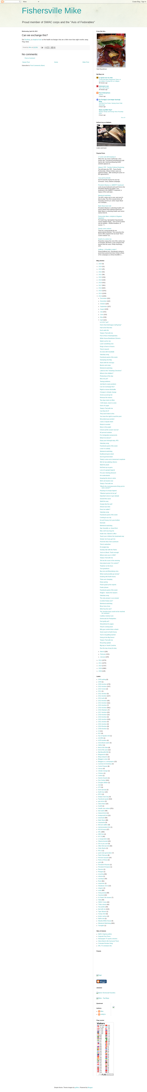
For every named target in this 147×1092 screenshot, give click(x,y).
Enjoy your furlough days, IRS (109, 440)
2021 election (102, 721)
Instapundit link (103, 815)
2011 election (102, 693)
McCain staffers (103, 825)
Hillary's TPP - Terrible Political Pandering (111, 167)
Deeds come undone (104, 228)
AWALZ (100, 745)
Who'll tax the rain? (106, 609)
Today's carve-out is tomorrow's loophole (112, 459)
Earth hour (101, 792)
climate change (103, 771)
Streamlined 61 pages (107, 624)
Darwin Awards (103, 778)
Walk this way (104, 501)
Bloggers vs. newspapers (106, 761)
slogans (100, 888)
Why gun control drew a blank (109, 629)
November (103, 301)
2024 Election (102, 726)
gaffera (77, 1087)
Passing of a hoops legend (108, 490)
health (100, 806)
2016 (100, 288)
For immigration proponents (108, 435)
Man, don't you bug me (107, 531)
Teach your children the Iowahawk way (112, 536)
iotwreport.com (104, 86)
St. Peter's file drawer (104, 897)
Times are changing (106, 579)
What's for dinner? (105, 438)
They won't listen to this (107, 413)
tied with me (102, 909)
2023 (100, 269)
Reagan (100, 871)
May (101, 317)
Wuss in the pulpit (105, 427)
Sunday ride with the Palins (108, 550)
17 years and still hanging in (107, 157)
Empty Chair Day (103, 797)
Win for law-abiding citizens (108, 462)
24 (99, 731)
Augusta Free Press (104, 936)
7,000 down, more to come (108, 403)
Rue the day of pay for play (108, 648)
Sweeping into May (106, 360)
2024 (100, 266)
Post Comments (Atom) (37, 65)
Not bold (102, 523)
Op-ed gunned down (106, 457)
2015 (100, 290)
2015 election (102, 705)
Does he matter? (105, 509)
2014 (100, 293)
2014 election (102, 703)
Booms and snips (105, 365)
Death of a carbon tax (105, 239)
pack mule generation (105, 853)
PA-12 (100, 850)
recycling (101, 874)
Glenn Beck (101, 804)
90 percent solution (106, 432)
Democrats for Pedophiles (108, 618)
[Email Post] (41, 47)
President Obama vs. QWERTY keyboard (111, 185)
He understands (105, 475)
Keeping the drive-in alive (108, 478)
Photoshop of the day (106, 376)
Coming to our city (105, 517)
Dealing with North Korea (108, 576)
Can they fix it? (104, 411)
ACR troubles (102, 740)
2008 (100, 671)
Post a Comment (30, 58)
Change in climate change (108, 392)
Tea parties (101, 907)
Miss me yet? (104, 379)
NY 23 (100, 836)
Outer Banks (102, 848)
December (103, 298)
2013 (100, 296)
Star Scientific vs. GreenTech (109, 528)
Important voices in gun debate (109, 496)
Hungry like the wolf (106, 504)
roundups (101, 878)
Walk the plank (104, 465)
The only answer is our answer (109, 598)
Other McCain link (103, 846)
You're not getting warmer (108, 635)
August (102, 309)
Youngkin (101, 925)
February (103, 654)
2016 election (102, 707)
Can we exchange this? (107, 387)
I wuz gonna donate (104, 178)
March (102, 651)
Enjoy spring (104, 582)
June (102, 314)
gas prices (101, 801)
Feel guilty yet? (104, 621)
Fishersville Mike (51, 10)
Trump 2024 (102, 914)
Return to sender (105, 424)
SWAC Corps (102, 902)
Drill (99, 785)
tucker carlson (102, 916)
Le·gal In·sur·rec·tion (106, 78)
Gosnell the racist (105, 499)
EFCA (100, 794)
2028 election (102, 728)
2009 (100, 668)
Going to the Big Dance (107, 637)
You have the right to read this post (110, 416)
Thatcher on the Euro (106, 566)
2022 (100, 272)
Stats (99, 900)
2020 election (102, 719)
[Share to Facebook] (52, 47)
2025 (100, 264)
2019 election (102, 717)
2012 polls (101, 698)
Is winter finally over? (106, 601)
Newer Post (26, 62)
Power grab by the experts (108, 584)
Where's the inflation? (106, 373)
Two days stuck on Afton (107, 400)
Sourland (101, 895)
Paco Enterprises (104, 93)
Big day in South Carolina (108, 645)
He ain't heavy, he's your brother (110, 520)
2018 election (102, 714)
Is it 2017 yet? (104, 322)
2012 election (102, 696)
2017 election (102, 712)
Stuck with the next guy (107, 362)
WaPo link (101, 918)
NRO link (101, 834)
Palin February (102, 855)
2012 (100, 660)
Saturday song (104, 354)
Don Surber (101, 780)
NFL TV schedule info (105, 946)
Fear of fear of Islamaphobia (108, 336)
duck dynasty (102, 790)
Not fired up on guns (106, 467)
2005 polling (102, 679)
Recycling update (105, 643)
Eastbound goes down (107, 454)
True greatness (104, 568)
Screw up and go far (106, 395)
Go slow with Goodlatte (107, 352)
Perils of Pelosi (102, 860)
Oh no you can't (103, 843)
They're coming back (106, 627)
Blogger (90, 1087)
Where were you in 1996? (108, 555)
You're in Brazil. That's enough (109, 552)
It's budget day (104, 547)
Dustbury (27, 39)
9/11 (99, 733)
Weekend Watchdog (104, 923)
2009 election (102, 684)
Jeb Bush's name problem (108, 384)
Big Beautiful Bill (103, 752)
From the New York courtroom (109, 541)
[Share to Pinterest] (54, 47)
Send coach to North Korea (108, 632)
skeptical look (37, 39)
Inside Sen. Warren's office (108, 533)
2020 (100, 277)
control (100, 775)
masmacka (101, 822)
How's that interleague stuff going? (110, 325)
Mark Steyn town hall (104, 206)
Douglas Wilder (103, 782)
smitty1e (103, 1014)
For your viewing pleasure (108, 473)
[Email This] (46, 47)
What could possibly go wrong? (109, 574)
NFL (99, 832)
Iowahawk (101, 818)
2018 (100, 282)
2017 (100, 285)
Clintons (100, 773)
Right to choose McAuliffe (108, 389)
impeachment (102, 813)
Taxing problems (105, 381)
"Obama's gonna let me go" (108, 493)
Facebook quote (103, 799)
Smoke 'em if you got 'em (107, 539)
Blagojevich (102, 754)
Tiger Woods (102, 911)
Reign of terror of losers (107, 346)
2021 (100, 274)
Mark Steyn (101, 820)
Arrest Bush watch (103, 743)
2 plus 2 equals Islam (106, 422)
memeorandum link (104, 827)
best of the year (103, 750)
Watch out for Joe (105, 341)
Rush (100, 881)
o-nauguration (102, 839)
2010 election (102, 686)
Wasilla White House (104, 921)
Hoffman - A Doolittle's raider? (107, 249)
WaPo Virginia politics (105, 934)
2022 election (102, 724)
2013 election (102, 700)
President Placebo (104, 864)
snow (100, 890)
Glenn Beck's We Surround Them (108, 941)
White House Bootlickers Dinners (110, 338)
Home (56, 62)
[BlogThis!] (48, 47)
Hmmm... (101, 94)
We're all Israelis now (106, 481)
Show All (123, 117)
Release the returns (106, 397)
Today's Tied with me (106, 333)
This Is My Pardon (104, 88)
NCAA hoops (102, 829)
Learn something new (106, 344)
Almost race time (105, 507)
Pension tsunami (103, 857)
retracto (100, 876)
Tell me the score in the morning (110, 560)
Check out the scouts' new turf (109, 430)
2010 (100, 666)
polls (99, 862)
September (103, 306)
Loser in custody (105, 448)
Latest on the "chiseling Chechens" (111, 370)
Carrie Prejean (102, 766)
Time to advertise (105, 544)
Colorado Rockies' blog (105, 943)
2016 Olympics (102, 710)
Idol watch (101, 811)
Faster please (104, 587)
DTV (99, 787)
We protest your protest (107, 419)
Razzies (100, 869)
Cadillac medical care (106, 616)
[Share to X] (50, 47)
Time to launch (104, 349)
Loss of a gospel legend (107, 470)
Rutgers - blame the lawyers (108, 593)
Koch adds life (104, 330)
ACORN (100, 738)
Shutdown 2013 (103, 886)
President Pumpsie (104, 867)
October (102, 304)
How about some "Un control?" (109, 563)
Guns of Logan (104, 405)
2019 (100, 280)
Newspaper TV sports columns (107, 938)
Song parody (102, 893)
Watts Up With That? (105, 110)
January (103, 657)
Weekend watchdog (104, 195)
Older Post (85, 62)
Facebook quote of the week (108, 357)
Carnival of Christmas (105, 764)
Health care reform (104, 808)
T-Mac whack (102, 904)
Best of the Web (103, 747)
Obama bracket (103, 841)
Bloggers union (103, 759)
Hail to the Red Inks (106, 327)
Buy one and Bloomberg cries (109, 571)
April (101, 320)
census (100, 768)
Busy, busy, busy (105, 606)
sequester (101, 883)
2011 (100, 663)
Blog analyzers (102, 757)
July (101, 312)
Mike (101, 1011)
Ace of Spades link (104, 736)
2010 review (102, 689)
